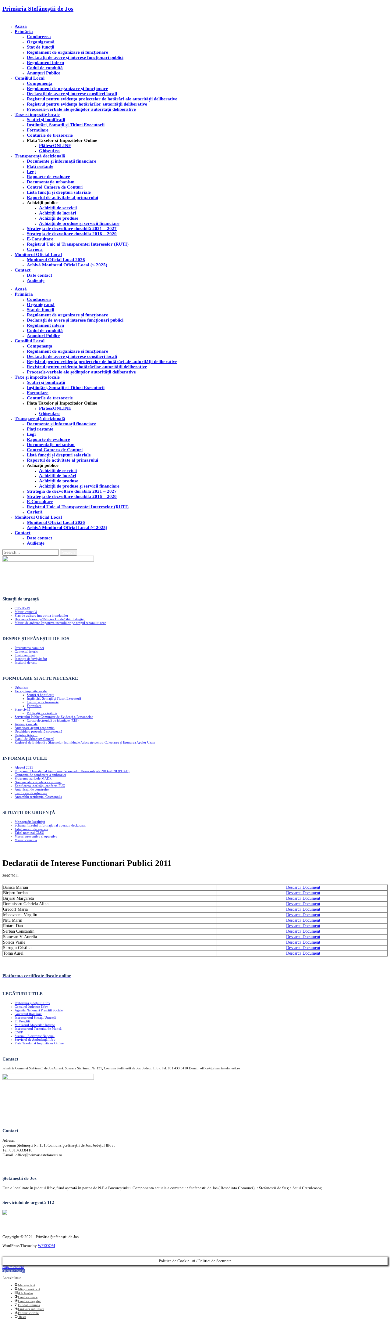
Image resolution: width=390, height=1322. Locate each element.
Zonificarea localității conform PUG (40, 785)
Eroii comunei (25, 655)
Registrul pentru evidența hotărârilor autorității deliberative (87, 104)
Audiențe (35, 280)
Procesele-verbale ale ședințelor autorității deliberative (81, 109)
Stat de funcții (40, 47)
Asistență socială (26, 724)
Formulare (37, 130)
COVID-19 (22, 608)
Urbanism (21, 687)
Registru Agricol (26, 735)
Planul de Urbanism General (34, 738)
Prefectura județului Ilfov (32, 1003)
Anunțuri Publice (43, 72)
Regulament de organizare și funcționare (67, 52)
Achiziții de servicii (58, 207)
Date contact (39, 275)
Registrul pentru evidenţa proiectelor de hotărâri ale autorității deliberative (102, 98)
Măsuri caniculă (26, 612)
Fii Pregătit (22, 1021)
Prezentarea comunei (29, 648)
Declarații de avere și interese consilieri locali (72, 93)
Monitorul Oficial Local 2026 (56, 259)
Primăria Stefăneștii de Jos (37, 8)
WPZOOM (46, 1245)
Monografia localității (30, 821)
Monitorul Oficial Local (38, 254)
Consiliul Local (29, 78)
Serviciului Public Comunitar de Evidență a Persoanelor (54, 717)
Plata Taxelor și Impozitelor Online (39, 1043)
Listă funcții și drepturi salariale (59, 192)
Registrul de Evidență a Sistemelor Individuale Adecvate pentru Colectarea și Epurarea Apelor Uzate (85, 742)
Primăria (24, 31)
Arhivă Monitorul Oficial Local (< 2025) (67, 264)
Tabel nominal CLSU (29, 832)
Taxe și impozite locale (37, 114)
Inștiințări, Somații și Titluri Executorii (66, 124)
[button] (13, 1271)
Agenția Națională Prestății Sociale (39, 1010)
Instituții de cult (26, 662)
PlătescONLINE (55, 145)
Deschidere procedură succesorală (38, 731)
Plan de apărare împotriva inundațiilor (41, 615)
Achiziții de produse (58, 218)
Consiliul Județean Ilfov (31, 1006)
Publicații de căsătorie (42, 713)
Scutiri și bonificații (40, 695)
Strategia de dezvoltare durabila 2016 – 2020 (72, 233)
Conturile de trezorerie (50, 135)
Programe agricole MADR (33, 778)
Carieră (35, 249)
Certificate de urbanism (31, 793)
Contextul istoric (26, 651)
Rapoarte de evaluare (48, 176)
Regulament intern (45, 62)
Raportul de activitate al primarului (62, 197)
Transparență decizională (40, 155)
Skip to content (13, 1267)
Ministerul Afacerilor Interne (35, 1025)
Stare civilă (22, 709)
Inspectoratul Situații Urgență (35, 1017)
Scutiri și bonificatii (46, 119)
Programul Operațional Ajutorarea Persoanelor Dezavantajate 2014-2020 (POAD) (72, 771)
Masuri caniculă (26, 840)
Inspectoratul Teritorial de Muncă (38, 1028)
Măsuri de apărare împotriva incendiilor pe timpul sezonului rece (60, 623)
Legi (31, 171)
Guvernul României (28, 1014)
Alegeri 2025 (24, 767)
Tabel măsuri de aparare (31, 829)
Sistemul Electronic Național (35, 1036)
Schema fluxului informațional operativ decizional (50, 825)
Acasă (21, 26)
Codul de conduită (45, 67)
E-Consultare (40, 238)
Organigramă (41, 41)
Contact (22, 270)
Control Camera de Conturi (55, 187)
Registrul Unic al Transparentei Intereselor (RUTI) (78, 244)
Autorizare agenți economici (35, 727)
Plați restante (40, 166)
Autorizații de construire (32, 789)
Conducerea (39, 36)
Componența (39, 83)
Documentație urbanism (51, 181)
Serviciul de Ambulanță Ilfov (35, 1039)
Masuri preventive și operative (36, 836)
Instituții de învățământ (31, 659)
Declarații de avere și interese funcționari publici (75, 57)
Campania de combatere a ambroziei (40, 774)
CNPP (19, 1032)
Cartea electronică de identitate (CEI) (53, 720)
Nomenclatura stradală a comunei (38, 782)
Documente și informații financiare (61, 161)
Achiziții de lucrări (57, 213)
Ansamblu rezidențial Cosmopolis (38, 796)
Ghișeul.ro (49, 150)
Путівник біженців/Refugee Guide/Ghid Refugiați (50, 619)
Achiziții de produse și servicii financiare (79, 223)
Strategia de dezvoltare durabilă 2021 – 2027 (72, 228)
